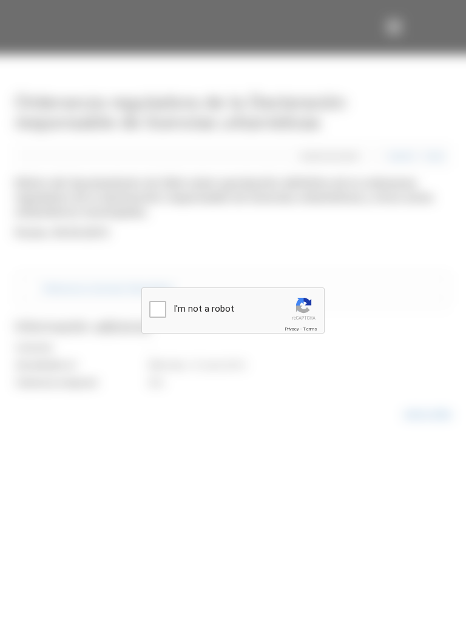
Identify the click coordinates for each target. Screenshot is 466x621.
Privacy (292, 329)
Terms (310, 329)
